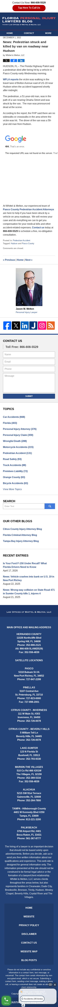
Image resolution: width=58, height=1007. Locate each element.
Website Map (29, 951)
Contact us (38, 227)
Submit (29, 396)
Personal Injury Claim (18, 435)
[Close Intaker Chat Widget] (55, 984)
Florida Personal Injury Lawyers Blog (29, 21)
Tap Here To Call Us (29, 7)
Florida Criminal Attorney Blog (20, 535)
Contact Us (12, 340)
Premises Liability (15, 471)
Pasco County (28, 243)
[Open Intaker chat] (23, 1005)
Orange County (14, 477)
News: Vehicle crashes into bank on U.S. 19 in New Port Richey (28, 578)
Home (10, 33)
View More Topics (12, 489)
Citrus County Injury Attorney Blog (22, 529)
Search (50, 506)
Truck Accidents (14, 465)
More (48, 33)
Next (28, 260)
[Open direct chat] (50, 984)
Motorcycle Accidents (18, 447)
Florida (10, 423)
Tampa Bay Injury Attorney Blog (21, 541)
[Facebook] (7, 325)
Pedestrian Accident (21, 240)
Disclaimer (29, 934)
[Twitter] (16, 325)
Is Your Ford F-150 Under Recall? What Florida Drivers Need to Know (25, 565)
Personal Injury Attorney (19, 429)
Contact (29, 33)
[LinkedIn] (24, 325)
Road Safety (12, 459)
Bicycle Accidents (15, 483)
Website (29, 916)
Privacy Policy (29, 925)
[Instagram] (42, 325)
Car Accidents (14, 417)
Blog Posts (29, 960)
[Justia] (33, 325)
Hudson (14, 243)
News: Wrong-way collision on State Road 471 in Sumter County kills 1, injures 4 (29, 592)
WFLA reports (11, 79)
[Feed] (50, 325)
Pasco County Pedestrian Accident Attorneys (28, 209)
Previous (9, 260)
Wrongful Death (15, 441)
